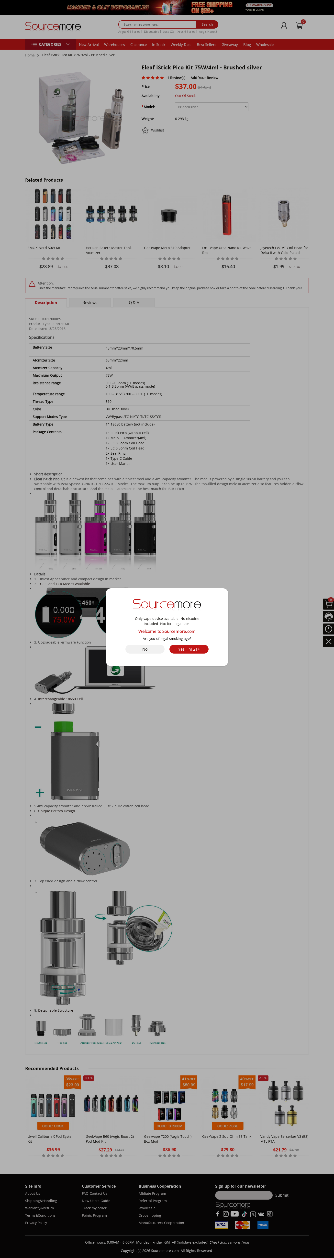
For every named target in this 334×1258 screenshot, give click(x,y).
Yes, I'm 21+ (189, 649)
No (145, 649)
